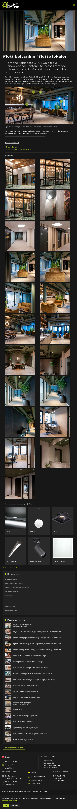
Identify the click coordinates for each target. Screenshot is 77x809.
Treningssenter (11, 610)
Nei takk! (15, 805)
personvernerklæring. (9, 801)
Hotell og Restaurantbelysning (17, 587)
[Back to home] (10, 5)
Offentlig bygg (11, 607)
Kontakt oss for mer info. (14, 747)
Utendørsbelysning (12, 603)
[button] (74, 5)
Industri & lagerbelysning (15, 599)
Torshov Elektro (11, 147)
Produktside (15, 518)
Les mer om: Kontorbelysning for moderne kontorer (25, 138)
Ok (6, 805)
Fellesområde (8, 568)
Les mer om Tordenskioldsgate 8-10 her (18, 149)
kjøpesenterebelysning (14, 583)
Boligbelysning (11, 595)
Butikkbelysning (11, 579)
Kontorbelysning (19, 568)
